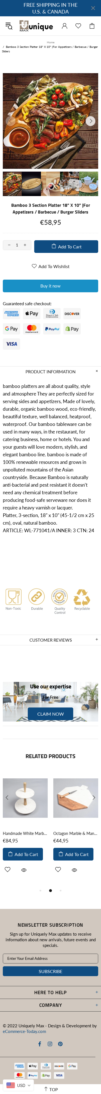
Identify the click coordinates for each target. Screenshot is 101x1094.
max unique (36, 25)
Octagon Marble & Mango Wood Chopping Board (75, 833)
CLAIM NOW (50, 713)
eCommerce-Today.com (24, 1031)
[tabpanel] (25, 828)
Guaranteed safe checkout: (27, 303)
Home (50, 42)
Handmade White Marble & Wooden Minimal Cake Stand (25, 833)
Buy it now (50, 285)
